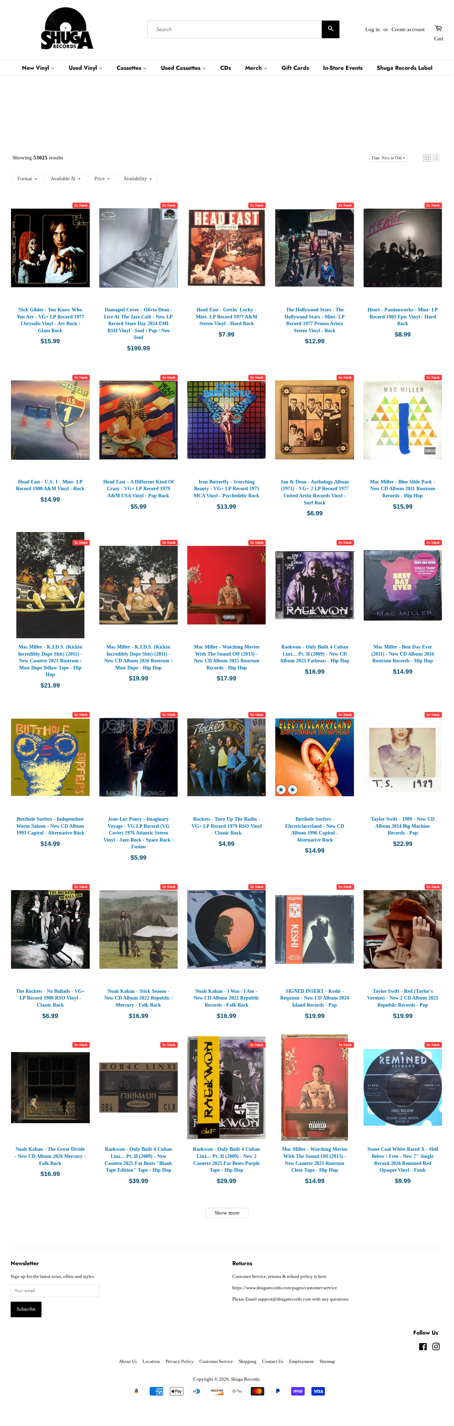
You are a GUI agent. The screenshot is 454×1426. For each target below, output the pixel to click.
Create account (408, 29)
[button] (427, 158)
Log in (372, 29)
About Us (128, 1361)
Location (151, 1361)
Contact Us (272, 1361)
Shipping (247, 1361)
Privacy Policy (180, 1361)
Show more (227, 1213)
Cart (438, 38)
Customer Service (216, 1361)
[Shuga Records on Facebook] (423, 1348)
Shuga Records (245, 1379)
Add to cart (50, 255)
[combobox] (243, 29)
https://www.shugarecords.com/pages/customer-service (284, 1287)
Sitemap (327, 1361)
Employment (301, 1361)
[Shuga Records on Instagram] (436, 1348)
